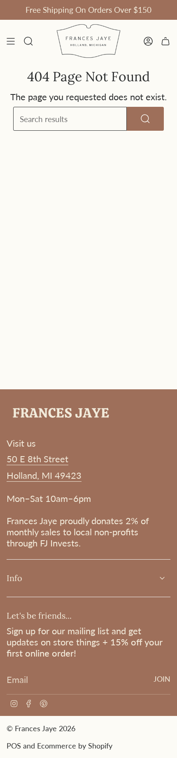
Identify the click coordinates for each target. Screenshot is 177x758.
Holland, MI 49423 (44, 475)
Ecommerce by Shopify (74, 745)
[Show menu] (10, 41)
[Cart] (165, 41)
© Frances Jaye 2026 (41, 728)
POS (14, 745)
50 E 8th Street (37, 458)
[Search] (145, 119)
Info (14, 578)
